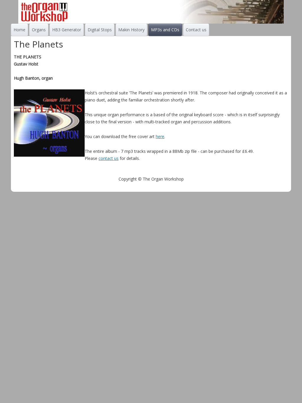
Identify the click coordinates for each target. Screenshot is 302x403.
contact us (109, 158)
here (160, 136)
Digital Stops (100, 29)
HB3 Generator (66, 29)
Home (19, 29)
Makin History (131, 29)
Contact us (196, 29)
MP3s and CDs (165, 29)
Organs (39, 29)
